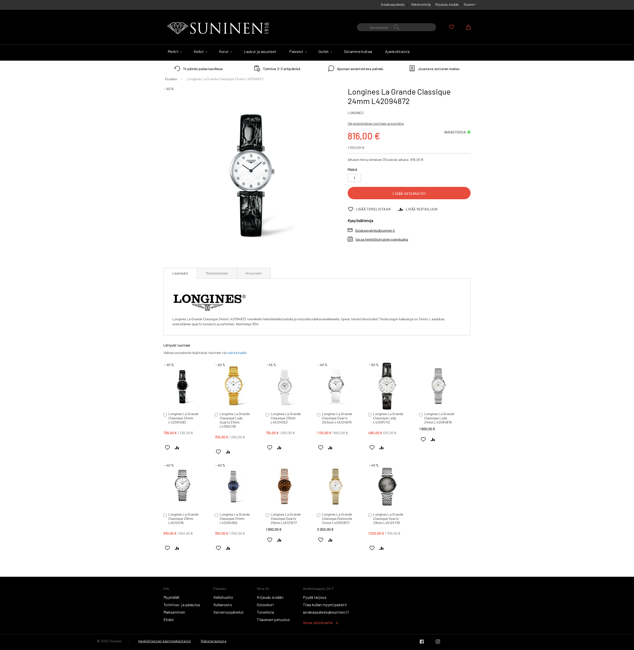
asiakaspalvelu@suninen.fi (326, 612)
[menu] (317, 53)
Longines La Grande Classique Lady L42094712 (388, 418)
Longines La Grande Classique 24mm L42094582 (183, 418)
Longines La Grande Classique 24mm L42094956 (235, 518)
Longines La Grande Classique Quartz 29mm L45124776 (388, 518)
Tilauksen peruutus (273, 619)
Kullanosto (222, 604)
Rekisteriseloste (213, 641)
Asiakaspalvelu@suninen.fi (375, 230)
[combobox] (396, 27)
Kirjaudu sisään (447, 4)
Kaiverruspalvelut (228, 612)
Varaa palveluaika (318, 622)
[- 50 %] (387, 408)
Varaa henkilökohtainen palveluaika (381, 239)
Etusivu (171, 79)
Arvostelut (254, 273)
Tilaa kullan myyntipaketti (325, 604)
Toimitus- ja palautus (181, 604)
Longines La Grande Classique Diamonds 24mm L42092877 (337, 518)
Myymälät (171, 597)
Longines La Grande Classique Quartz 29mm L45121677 (286, 518)
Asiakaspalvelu (393, 4)
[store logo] (219, 28)
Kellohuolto (223, 597)
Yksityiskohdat (217, 273)
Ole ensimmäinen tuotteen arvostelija (376, 123)
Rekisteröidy (421, 4)
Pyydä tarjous (314, 597)
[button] (470, 4)
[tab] (180, 273)
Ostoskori (265, 604)
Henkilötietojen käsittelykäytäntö (164, 641)
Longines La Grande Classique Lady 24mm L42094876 (439, 418)
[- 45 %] (284, 408)
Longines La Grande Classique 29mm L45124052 (286, 418)
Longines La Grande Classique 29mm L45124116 (183, 518)
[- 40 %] (182, 408)
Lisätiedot (180, 273)
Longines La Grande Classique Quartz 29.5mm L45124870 (337, 418)
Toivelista (265, 612)
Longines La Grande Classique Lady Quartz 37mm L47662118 (235, 420)
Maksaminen (174, 612)
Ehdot (168, 619)
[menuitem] (174, 51)
